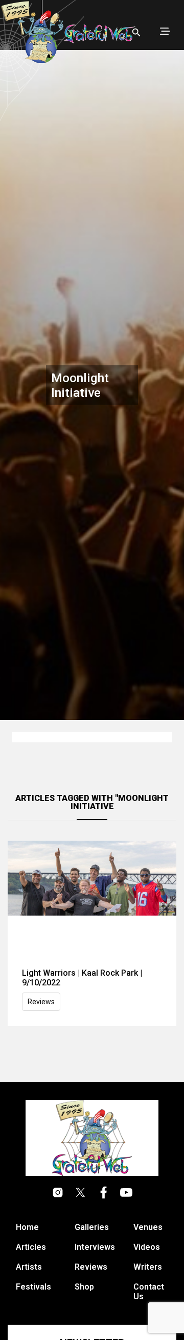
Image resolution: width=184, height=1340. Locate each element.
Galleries (92, 1227)
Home (27, 1227)
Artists (29, 1267)
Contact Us (148, 1291)
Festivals (33, 1287)
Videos (146, 1247)
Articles (31, 1247)
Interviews (95, 1247)
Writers (147, 1267)
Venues (148, 1227)
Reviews (41, 1001)
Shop (84, 1287)
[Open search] (136, 32)
